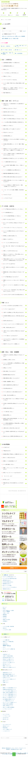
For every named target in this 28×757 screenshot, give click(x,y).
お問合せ (17, 15)
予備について (5, 682)
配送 (17, 38)
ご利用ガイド (6, 634)
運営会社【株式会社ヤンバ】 (8, 748)
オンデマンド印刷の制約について (10, 694)
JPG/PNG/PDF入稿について (8, 657)
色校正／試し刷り (6, 619)
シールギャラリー (6, 731)
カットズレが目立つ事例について (10, 691)
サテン (4, 647)
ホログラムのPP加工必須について (9, 576)
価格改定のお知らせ (7, 588)
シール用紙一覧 (6, 640)
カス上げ (5, 617)
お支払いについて (6, 677)
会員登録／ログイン (14, 567)
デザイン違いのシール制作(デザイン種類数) (8, 611)
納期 (3, 38)
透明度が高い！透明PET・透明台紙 (7, 645)
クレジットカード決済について (9, 679)
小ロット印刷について (7, 729)
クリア (24, 31)
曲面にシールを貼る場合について (10, 687)
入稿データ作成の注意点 (8, 656)
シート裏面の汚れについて (8, 700)
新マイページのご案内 (7, 585)
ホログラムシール (11, 36)
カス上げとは (5, 717)
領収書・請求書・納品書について (10, 676)
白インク (10, 38)
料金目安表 (5, 727)
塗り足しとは (5, 719)
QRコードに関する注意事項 (8, 707)
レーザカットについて (7, 709)
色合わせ (5, 628)
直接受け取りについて (7, 672)
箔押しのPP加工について (8, 705)
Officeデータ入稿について (8, 659)
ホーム (3, 19)
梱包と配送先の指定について (9, 674)
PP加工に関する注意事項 (8, 704)
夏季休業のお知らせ (7, 580)
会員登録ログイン (24, 15)
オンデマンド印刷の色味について (10, 695)
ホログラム (5, 643)
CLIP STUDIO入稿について (8, 660)
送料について (5, 680)
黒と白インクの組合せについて (9, 697)
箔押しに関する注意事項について (10, 692)
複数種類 (6, 38)
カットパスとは (6, 714)
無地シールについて (7, 665)
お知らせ (5, 575)
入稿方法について (6, 654)
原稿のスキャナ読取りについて (9, 667)
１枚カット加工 (6, 613)
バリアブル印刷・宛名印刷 (8, 626)
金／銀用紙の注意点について (9, 699)
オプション (5, 603)
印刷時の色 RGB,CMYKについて (9, 689)
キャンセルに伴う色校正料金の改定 (9, 578)
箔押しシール (18, 36)
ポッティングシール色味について (10, 702)
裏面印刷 (5, 614)
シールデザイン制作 (7, 629)
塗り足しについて (6, 664)
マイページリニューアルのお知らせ (9, 587)
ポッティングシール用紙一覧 (9, 649)
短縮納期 (23, 36)
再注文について (6, 726)
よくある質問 (8, 19)
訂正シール (4, 36)
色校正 (14, 38)
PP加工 (4, 608)
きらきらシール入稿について (9, 662)
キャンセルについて (7, 724)
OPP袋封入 (5, 621)
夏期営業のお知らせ (7, 583)
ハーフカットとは (6, 716)
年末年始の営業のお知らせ (8, 582)
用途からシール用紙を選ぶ (8, 641)
